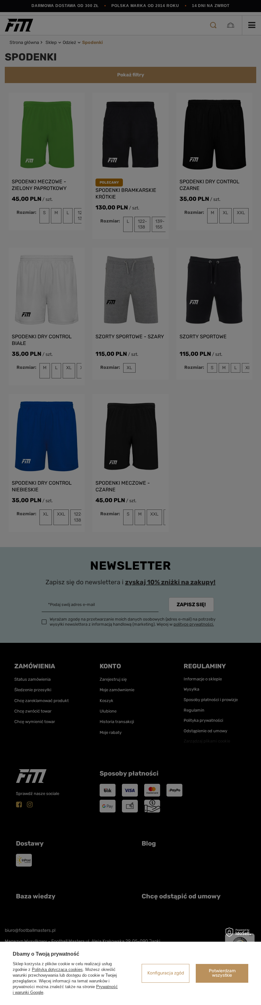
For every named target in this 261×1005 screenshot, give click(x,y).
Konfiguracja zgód (165, 973)
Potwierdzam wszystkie (222, 973)
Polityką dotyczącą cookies (57, 969)
